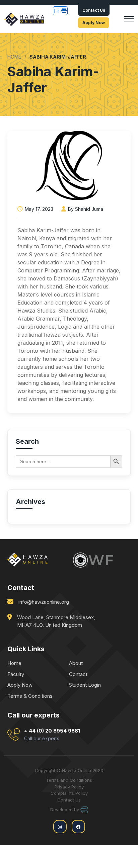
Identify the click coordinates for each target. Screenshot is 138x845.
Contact (78, 674)
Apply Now (93, 22)
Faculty (15, 674)
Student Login (85, 685)
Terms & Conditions (30, 696)
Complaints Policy (69, 793)
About (76, 663)
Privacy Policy (69, 786)
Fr (57, 10)
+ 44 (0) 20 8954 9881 (52, 734)
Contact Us (93, 10)
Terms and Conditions (69, 780)
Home (14, 663)
